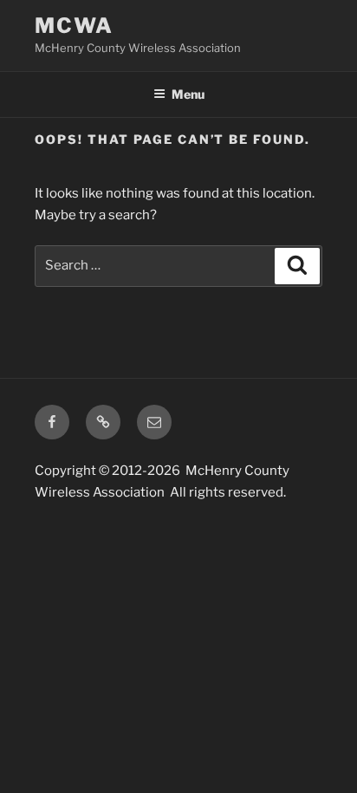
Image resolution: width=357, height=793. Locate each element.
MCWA (74, 25)
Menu (188, 94)
